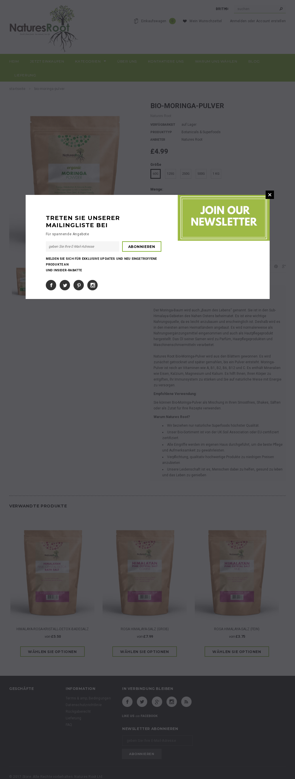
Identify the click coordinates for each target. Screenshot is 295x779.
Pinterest (78, 285)
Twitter (65, 285)
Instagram (92, 285)
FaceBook (51, 285)
